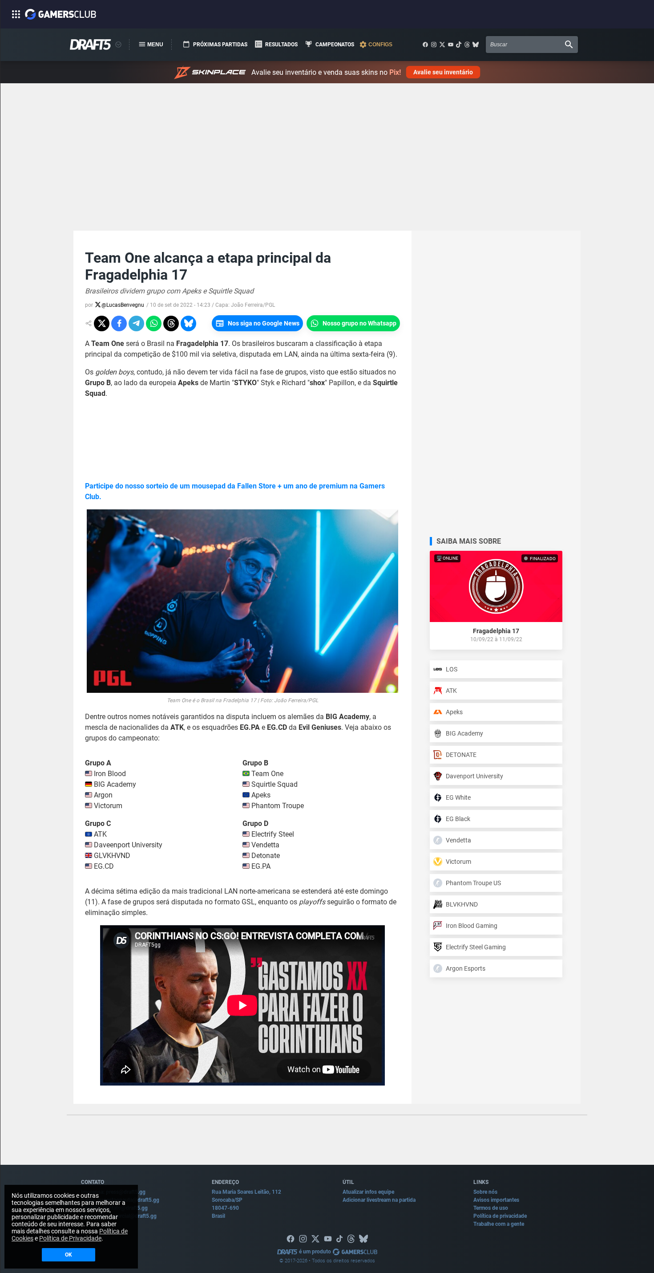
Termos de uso (490, 1208)
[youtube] (451, 44)
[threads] (467, 44)
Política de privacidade (500, 1216)
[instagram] (434, 44)
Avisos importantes (496, 1200)
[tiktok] (459, 44)
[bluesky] (475, 44)
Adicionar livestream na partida (379, 1200)
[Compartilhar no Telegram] (136, 323)
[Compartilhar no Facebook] (119, 323)
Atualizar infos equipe (368, 1192)
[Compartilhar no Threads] (171, 323)
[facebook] (425, 44)
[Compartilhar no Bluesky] (188, 323)
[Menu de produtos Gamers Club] (118, 44)
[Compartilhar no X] (101, 323)
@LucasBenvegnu (122, 305)
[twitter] (442, 44)
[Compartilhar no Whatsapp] (153, 323)
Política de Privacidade (70, 1238)
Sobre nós (485, 1192)
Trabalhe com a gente (498, 1224)
